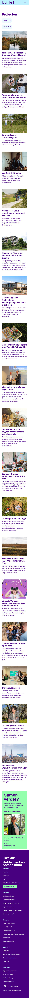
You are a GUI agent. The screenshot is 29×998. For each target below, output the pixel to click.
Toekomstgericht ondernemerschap (13, 910)
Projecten (5, 872)
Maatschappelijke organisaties (11, 954)
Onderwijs (6, 961)
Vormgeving (6, 937)
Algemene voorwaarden (10, 971)
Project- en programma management (13, 934)
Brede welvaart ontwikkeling (11, 903)
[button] (25, 3)
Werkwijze (6, 875)
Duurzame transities (9, 899)
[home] (8, 2)
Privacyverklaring (8, 974)
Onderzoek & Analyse (9, 923)
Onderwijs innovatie (8, 914)
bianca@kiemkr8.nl (9, 845)
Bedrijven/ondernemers (9, 958)
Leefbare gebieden (8, 896)
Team (4, 879)
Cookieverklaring (8, 978)
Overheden (6, 950)
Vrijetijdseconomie (8, 907)
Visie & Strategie (7, 927)
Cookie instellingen (8, 981)
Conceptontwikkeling (9, 930)
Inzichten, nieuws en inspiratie (11, 882)
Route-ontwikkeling (8, 941)
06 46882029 (7, 843)
